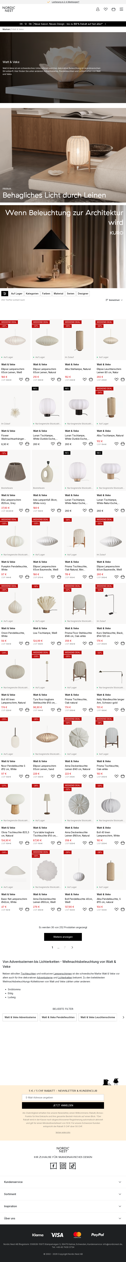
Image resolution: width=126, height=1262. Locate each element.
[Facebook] (53, 1165)
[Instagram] (63, 1165)
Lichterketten (65, 977)
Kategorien (32, 293)
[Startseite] (9, 9)
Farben (46, 293)
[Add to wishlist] (21, 379)
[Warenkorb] (113, 9)
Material (58, 293)
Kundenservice (13, 1181)
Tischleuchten (28, 973)
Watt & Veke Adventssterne (20, 1017)
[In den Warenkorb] (27, 379)
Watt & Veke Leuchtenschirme (98, 1017)
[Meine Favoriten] (106, 9)
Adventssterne (45, 977)
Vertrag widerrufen (63, 1132)
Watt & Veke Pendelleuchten (58, 1017)
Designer (83, 293)
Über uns (9, 1218)
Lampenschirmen (63, 973)
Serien (70, 293)
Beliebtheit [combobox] (114, 300)
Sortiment (10, 1194)
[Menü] (121, 9)
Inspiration (10, 1206)
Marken (6, 29)
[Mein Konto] (98, 9)
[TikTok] (72, 1165)
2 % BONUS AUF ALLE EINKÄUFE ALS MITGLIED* (65, 2)
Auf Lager (16, 293)
